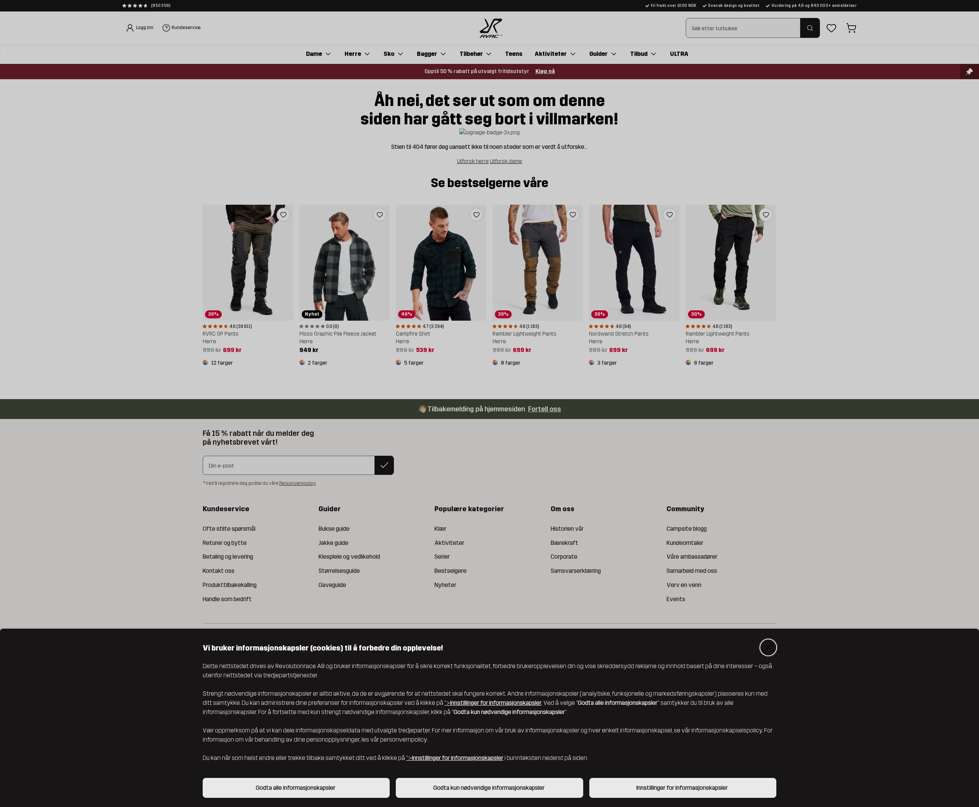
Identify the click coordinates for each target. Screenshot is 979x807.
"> (493, 702)
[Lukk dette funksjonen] (768, 647)
